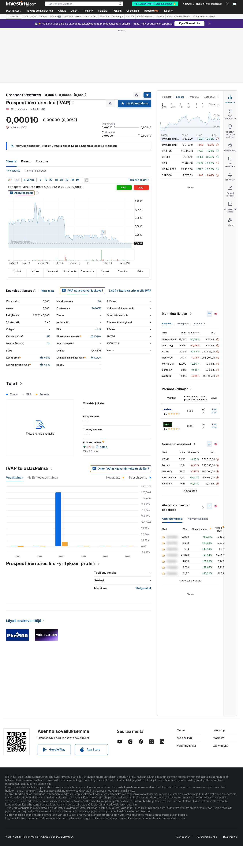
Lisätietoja (219, 730)
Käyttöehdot (183, 837)
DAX (164, 163)
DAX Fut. (167, 150)
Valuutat (166, 96)
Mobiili (181, 730)
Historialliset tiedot (35, 170)
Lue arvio (214, 411)
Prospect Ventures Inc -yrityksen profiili (50, 563)
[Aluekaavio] (17, 180)
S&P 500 (167, 175)
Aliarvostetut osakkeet (178, 16)
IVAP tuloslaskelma (27, 468)
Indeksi (180, 96)
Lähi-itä (130, 16)
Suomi (43, 16)
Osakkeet (14, 16)
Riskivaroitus (230, 837)
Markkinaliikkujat (174, 314)
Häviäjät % (199, 323)
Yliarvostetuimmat (197, 518)
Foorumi (42, 161)
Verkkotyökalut (186, 745)
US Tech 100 (169, 169)
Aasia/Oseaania (145, 16)
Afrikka (160, 16)
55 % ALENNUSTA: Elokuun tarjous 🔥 (155, 3)
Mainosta (218, 737)
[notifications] (227, 3)
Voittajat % (183, 323)
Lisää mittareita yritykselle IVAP (130, 290)
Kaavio (26, 161)
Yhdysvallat (143, 588)
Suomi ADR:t (90, 16)
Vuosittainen (14, 477)
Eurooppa (118, 16)
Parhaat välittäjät (175, 389)
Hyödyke (194, 96)
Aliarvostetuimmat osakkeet (175, 507)
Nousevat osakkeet (176, 444)
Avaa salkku (184, 737)
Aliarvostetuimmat (172, 518)
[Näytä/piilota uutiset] (86, 180)
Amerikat (104, 16)
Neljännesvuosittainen (43, 477)
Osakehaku (132, 11)
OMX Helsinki (169, 144)
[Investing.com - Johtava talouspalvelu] (21, 3)
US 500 (166, 157)
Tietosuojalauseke (206, 837)
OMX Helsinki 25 (171, 138)
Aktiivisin (167, 323)
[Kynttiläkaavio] (10, 180)
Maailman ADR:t (72, 16)
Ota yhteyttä (220, 745)
